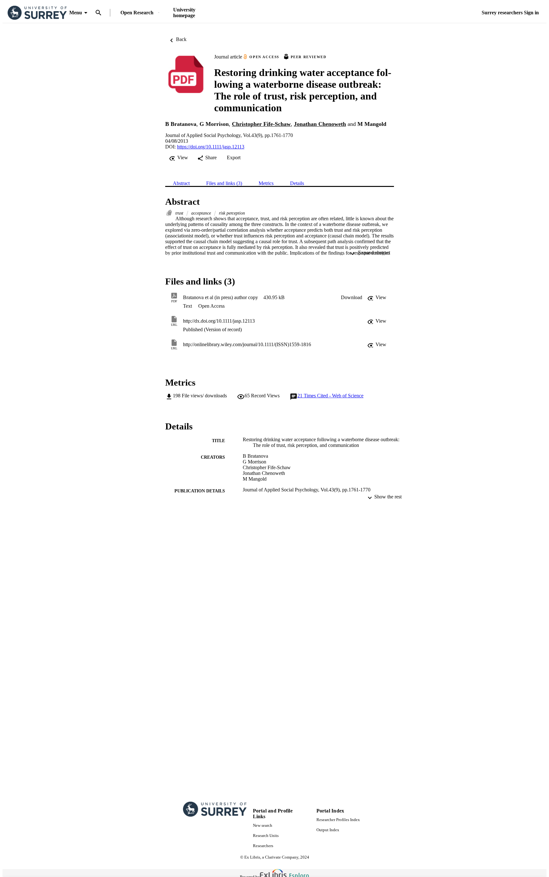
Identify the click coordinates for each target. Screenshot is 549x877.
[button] (351, 297)
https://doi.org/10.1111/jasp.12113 (210, 146)
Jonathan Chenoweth (320, 124)
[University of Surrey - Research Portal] (37, 13)
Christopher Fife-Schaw (261, 124)
